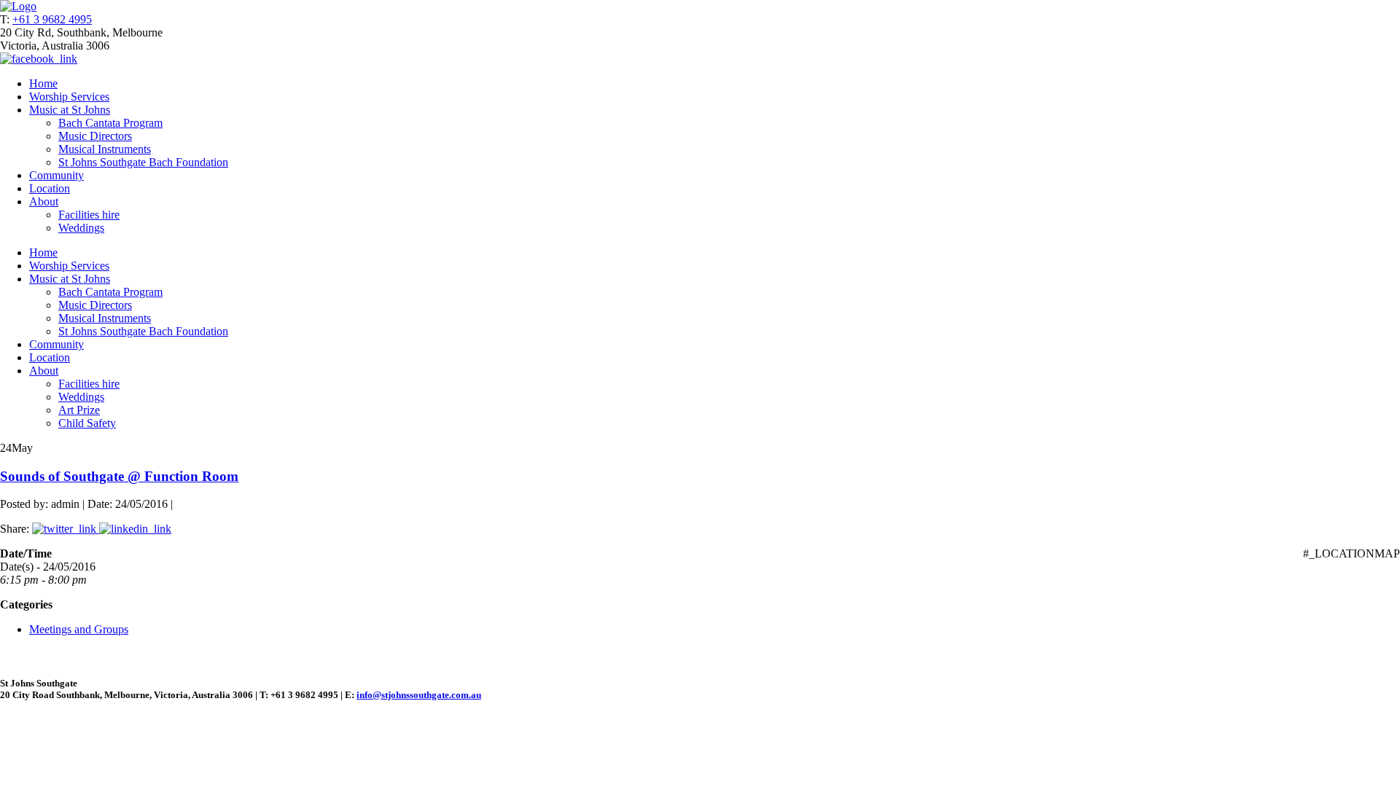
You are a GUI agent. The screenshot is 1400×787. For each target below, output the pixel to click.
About (43, 201)
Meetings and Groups (78, 629)
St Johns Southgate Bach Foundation (143, 162)
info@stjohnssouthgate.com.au (419, 694)
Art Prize (79, 410)
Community (56, 175)
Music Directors (95, 136)
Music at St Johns (69, 109)
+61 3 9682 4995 (52, 19)
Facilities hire (89, 214)
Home (43, 83)
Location (49, 188)
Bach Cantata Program (110, 123)
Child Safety (87, 423)
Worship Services (69, 96)
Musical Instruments (104, 149)
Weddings (81, 228)
